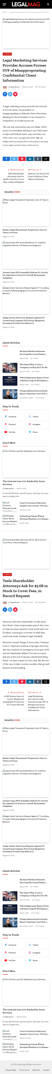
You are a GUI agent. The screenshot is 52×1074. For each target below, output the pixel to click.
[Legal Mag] (26, 4)
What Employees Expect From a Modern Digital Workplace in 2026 (34, 380)
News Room (15, 87)
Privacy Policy (11, 1070)
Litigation (7, 54)
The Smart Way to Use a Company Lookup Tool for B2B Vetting (34, 367)
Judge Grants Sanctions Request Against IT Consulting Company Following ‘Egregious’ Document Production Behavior (24, 320)
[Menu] (4, 4)
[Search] (48, 4)
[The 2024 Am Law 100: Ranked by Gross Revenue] (26, 463)
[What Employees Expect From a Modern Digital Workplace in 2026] (10, 381)
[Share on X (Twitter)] (10, 94)
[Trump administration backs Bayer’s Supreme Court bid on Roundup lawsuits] (10, 394)
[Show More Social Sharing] (20, 94)
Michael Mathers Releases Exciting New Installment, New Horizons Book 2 (33, 354)
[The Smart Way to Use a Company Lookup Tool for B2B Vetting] (10, 368)
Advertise (36, 1070)
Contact (46, 1070)
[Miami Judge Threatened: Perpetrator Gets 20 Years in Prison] (26, 212)
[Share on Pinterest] (15, 94)
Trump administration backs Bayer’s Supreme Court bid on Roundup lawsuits (34, 394)
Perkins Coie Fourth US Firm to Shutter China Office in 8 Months (38, 176)
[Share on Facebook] (5, 94)
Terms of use (24, 1070)
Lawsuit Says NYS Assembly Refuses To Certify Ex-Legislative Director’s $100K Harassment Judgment (25, 275)
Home (5, 12)
